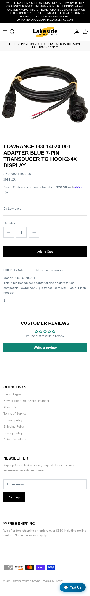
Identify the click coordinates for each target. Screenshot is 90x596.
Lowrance (14, 208)
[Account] (75, 32)
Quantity (9, 223)
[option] (45, 96)
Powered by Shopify (52, 581)
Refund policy (12, 420)
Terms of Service (15, 413)
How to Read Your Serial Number (26, 400)
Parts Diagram (13, 394)
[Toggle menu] (5, 32)
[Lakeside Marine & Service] (45, 31)
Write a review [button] (45, 348)
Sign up (14, 497)
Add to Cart (45, 251)
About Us (9, 407)
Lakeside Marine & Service (26, 581)
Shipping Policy (13, 426)
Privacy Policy (12, 433)
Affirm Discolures (15, 439)
